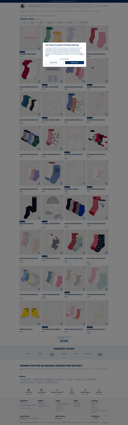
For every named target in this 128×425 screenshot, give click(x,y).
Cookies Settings (64, 58)
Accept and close (74, 62)
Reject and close (53, 62)
